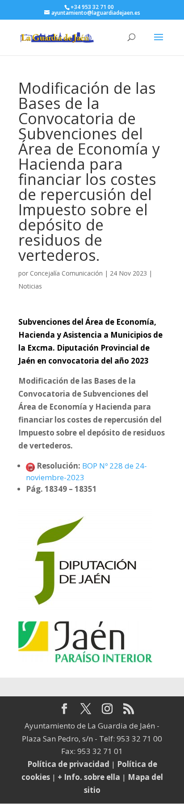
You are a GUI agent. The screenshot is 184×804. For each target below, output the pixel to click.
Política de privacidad (68, 764)
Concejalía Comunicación (66, 273)
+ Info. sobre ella (89, 777)
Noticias (30, 286)
